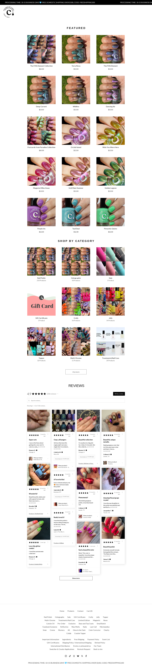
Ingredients (85, 10)
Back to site (98, 649)
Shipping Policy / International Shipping (76, 643)
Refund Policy (100, 643)
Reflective (64, 627)
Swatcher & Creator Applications (62, 649)
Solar (45, 630)
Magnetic (96, 620)
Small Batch (101, 624)
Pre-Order (61, 624)
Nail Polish (48, 617)
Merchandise (105, 627)
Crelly (91, 617)
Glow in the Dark (79, 630)
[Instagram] (66, 656)
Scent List (70, 14)
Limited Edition (84, 620)
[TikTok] (70, 656)
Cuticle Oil (50, 624)
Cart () (89, 611)
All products (76, 372)
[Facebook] (86, 656)
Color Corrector (95, 630)
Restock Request (83, 649)
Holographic (59, 617)
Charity (106, 630)
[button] (58, 394)
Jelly (98, 617)
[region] (76, 2)
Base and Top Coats (86, 624)
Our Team (97, 646)
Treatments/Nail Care (66, 620)
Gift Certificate (79, 617)
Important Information (67, 10)
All (69, 630)
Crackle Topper (80, 633)
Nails (85, 627)
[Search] (135, 12)
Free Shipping (99, 10)
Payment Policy (56, 14)
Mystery (61, 630)
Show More (41, 447)
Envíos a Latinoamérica (82, 646)
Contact (98, 14)
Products (51, 10)
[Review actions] (48, 434)
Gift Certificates (85, 14)
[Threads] (74, 656)
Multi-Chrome (50, 620)
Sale (69, 617)
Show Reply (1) (58, 459)
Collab (68, 633)
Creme (52, 630)
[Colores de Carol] (9, 12)
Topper (105, 617)
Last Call (93, 627)
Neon (105, 620)
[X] (82, 656)
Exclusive (72, 624)
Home (62, 611)
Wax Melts (76, 627)
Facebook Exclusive (49, 627)
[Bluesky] (78, 656)
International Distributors (60, 646)
